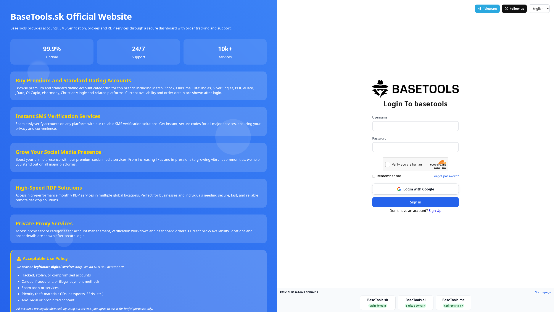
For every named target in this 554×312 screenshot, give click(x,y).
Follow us (517, 8)
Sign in (415, 202)
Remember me (389, 176)
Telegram (490, 8)
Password (379, 138)
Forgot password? (446, 176)
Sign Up (435, 210)
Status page (543, 292)
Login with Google (418, 189)
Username (379, 117)
